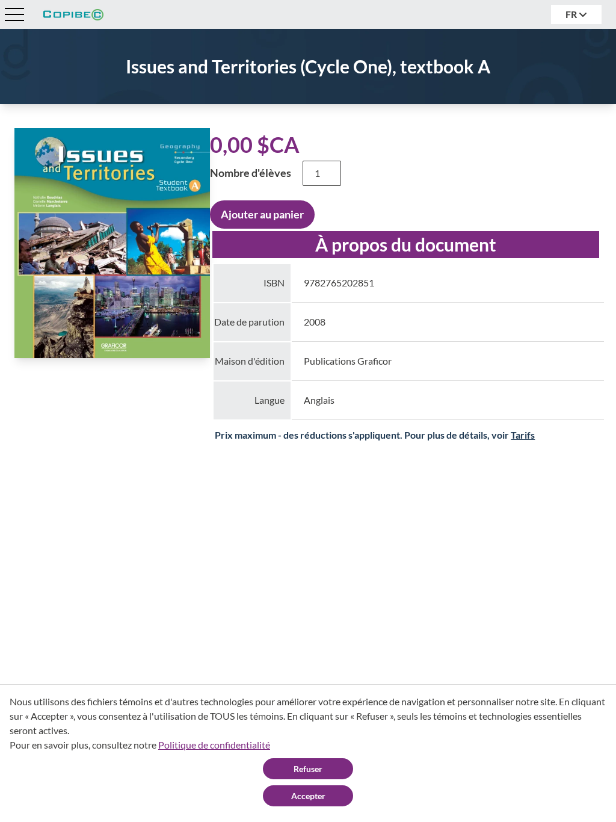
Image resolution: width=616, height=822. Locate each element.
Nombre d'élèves (250, 172)
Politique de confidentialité (214, 744)
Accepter (308, 796)
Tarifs (523, 434)
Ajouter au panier (262, 214)
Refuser (308, 769)
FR (572, 14)
